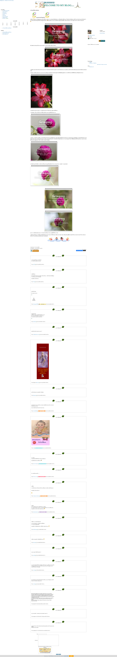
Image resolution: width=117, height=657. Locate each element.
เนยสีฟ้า (90, 62)
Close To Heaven (35, 463)
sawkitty (34, 555)
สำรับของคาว (4, 12)
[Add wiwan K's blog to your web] (102, 64)
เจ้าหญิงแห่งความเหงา (36, 334)
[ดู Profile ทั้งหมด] (102, 33)
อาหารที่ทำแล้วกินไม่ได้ (6, 10)
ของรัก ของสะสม (5, 11)
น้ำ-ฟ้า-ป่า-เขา (35, 476)
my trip (4, 14)
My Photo (4, 18)
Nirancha (34, 542)
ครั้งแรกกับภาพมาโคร (6, 33)
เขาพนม (34, 570)
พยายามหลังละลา (5, 34)
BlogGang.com (91, 66)
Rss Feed (90, 36)
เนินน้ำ (34, 264)
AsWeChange (35, 529)
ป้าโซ (34, 281)
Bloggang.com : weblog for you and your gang (6, 0)
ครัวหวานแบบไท (5, 16)
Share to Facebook (79, 250)
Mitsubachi (34, 395)
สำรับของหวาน (5, 13)
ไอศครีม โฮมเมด (5, 17)
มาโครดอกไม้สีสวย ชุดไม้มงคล (7, 32)
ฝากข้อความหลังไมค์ (92, 35)
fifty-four (37, 382)
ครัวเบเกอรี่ (4, 15)
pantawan (34, 321)
